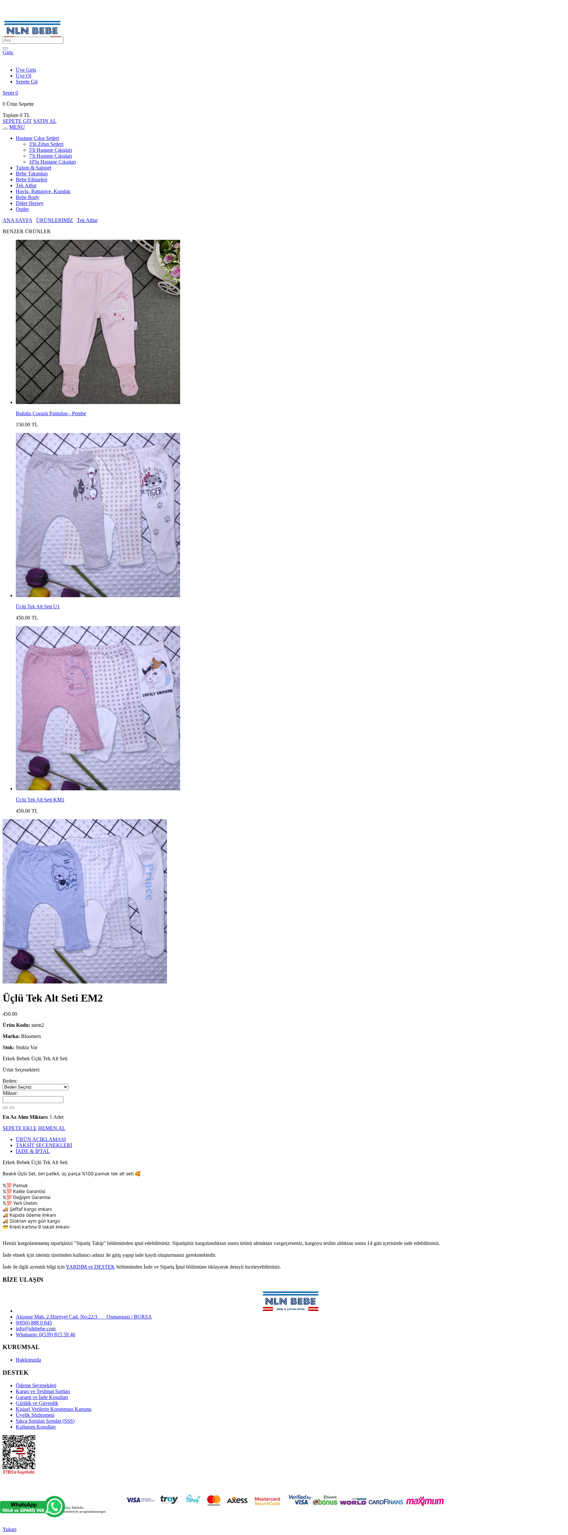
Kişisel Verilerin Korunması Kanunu (53, 1409)
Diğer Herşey (30, 203)
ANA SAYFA (17, 220)
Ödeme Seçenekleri (36, 1385)
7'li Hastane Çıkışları (50, 156)
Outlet (22, 209)
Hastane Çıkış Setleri (37, 138)
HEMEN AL (51, 1128)
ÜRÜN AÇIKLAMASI (41, 1139)
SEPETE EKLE (20, 1128)
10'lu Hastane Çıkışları (52, 162)
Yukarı (9, 1529)
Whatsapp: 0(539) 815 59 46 (45, 1334)
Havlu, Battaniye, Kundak (43, 191)
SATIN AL (45, 121)
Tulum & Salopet (33, 167)
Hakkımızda (28, 1360)
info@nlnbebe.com (36, 1328)
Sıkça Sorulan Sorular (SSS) (45, 1421)
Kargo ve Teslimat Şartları (43, 1391)
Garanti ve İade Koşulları (42, 1397)
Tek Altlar (26, 185)
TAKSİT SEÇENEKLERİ (44, 1145)
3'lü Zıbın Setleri (46, 144)
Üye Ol (23, 76)
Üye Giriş (26, 70)
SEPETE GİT (17, 121)
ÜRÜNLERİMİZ (54, 220)
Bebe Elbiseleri (31, 179)
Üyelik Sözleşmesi (35, 1415)
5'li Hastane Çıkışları (50, 150)
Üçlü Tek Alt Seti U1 (38, 606)
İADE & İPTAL (33, 1151)
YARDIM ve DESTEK (90, 1267)
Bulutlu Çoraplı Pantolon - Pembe (51, 413)
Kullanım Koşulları (36, 1427)
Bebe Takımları (32, 173)
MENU (17, 127)
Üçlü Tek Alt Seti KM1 (40, 799)
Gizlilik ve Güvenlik (37, 1403)
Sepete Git (26, 81)
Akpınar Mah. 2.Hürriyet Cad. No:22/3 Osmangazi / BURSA (84, 1317)
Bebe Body (27, 197)
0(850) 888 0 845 (34, 1322)
